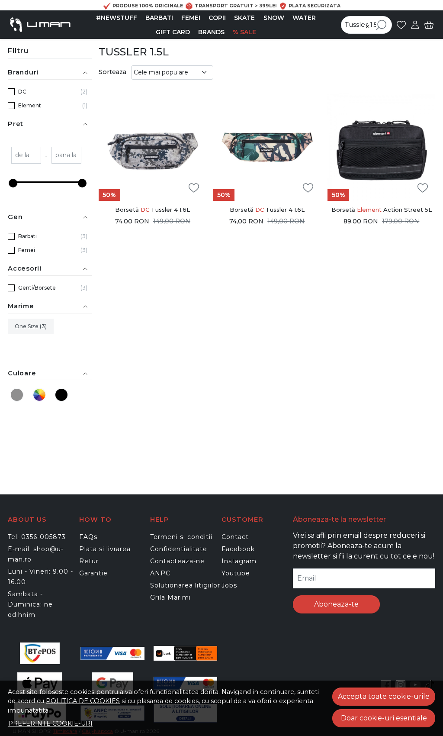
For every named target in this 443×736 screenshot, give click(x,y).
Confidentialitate (178, 549)
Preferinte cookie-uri (50, 723)
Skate (244, 18)
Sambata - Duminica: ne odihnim (30, 604)
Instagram (239, 561)
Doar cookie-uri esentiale (384, 718)
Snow (273, 18)
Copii (217, 18)
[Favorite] (401, 24)
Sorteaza (112, 72)
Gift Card (173, 32)
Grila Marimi (170, 597)
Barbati (159, 18)
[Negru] (62, 394)
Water (304, 18)
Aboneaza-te (336, 604)
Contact (235, 537)
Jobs (229, 585)
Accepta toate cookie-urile (384, 696)
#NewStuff (116, 18)
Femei (190, 18)
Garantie (93, 573)
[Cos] (428, 24)
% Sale (244, 32)
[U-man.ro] (40, 25)
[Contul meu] (415, 24)
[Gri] (18, 394)
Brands (211, 32)
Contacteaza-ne (177, 561)
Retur (89, 561)
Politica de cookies (83, 701)
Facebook (238, 549)
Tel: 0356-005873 (37, 537)
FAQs (88, 537)
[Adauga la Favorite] (193, 188)
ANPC (160, 573)
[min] (26, 156)
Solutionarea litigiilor (185, 585)
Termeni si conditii (181, 537)
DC (22, 91)
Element (29, 105)
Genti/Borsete (37, 287)
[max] (66, 156)
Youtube (236, 573)
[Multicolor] (40, 394)
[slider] (13, 183)
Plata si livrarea (105, 549)
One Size (27, 326)
